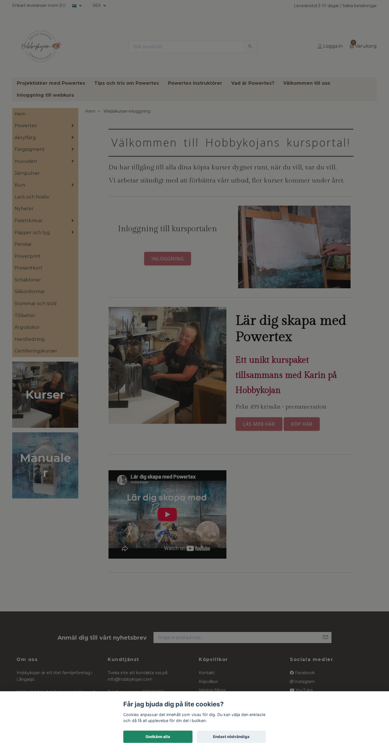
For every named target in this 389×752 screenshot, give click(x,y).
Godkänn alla (158, 736)
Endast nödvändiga (231, 736)
